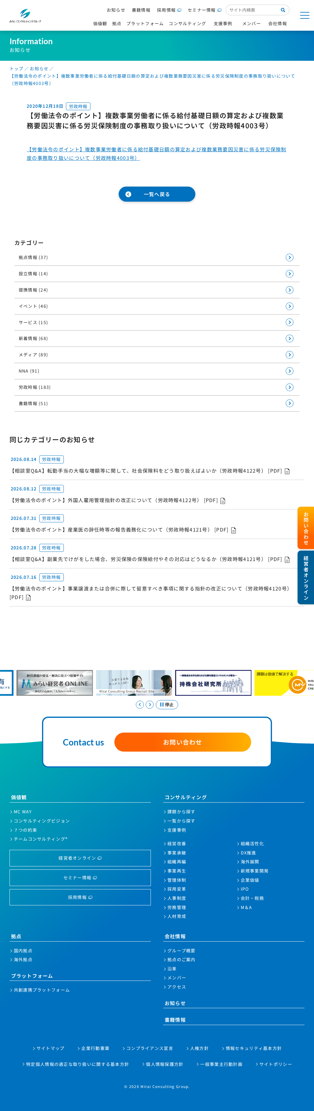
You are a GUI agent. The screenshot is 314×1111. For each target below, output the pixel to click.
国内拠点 (23, 950)
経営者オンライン (77, 858)
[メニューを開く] (304, 15)
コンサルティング (186, 797)
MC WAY (23, 811)
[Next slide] (150, 705)
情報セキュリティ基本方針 (254, 1048)
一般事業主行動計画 (221, 1064)
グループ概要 (181, 950)
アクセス (176, 987)
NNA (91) (29, 371)
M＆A (246, 907)
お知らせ (116, 10)
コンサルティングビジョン (42, 821)
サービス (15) (33, 322)
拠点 (16, 936)
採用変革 (176, 889)
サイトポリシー (275, 1064)
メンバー (176, 977)
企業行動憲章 (95, 1048)
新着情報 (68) (33, 338)
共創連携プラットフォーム (42, 990)
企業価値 (250, 880)
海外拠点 (23, 959)
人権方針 (199, 1048)
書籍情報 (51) (33, 403)
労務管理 (176, 907)
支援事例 (176, 830)
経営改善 (176, 843)
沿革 (172, 969)
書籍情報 (141, 10)
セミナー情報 (202, 10)
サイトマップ (50, 1048)
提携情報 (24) (33, 290)
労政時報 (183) (35, 387)
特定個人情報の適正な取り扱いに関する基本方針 (77, 1064)
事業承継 (176, 853)
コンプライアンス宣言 (149, 1048)
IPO (245, 889)
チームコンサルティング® (41, 839)
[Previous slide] (140, 705)
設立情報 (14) (33, 273)
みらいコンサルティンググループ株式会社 (25, 16)
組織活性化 (252, 843)
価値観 (19, 797)
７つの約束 (25, 830)
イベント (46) (33, 306)
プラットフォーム (32, 975)
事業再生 (176, 871)
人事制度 (176, 898)
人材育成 (176, 916)
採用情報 (166, 10)
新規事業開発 (255, 871)
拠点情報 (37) (33, 257)
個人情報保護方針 (164, 1064)
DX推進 (248, 853)
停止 (169, 704)
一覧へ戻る (157, 194)
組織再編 (176, 861)
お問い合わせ (182, 741)
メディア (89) (33, 354)
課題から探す (181, 811)
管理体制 (176, 880)
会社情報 (175, 936)
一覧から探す (181, 821)
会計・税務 (252, 898)
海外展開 (250, 861)
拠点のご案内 (181, 959)
